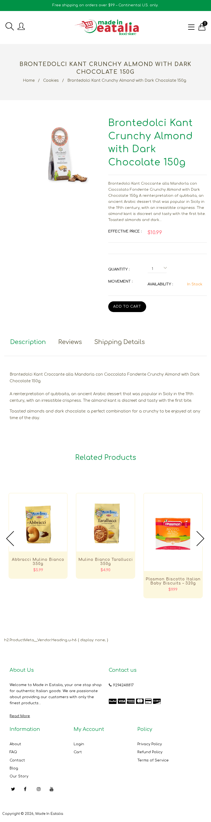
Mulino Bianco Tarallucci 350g (105, 562)
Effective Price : (124, 231)
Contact (17, 760)
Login (79, 744)
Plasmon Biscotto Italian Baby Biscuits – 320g (173, 581)
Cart (78, 752)
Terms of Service (153, 760)
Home (29, 80)
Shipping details (119, 342)
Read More (20, 716)
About (15, 744)
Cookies (51, 80)
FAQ (13, 752)
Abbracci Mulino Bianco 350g (38, 562)
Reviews (70, 342)
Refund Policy (149, 752)
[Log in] (21, 26)
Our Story (19, 776)
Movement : (120, 281)
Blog (14, 768)
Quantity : (118, 269)
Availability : (160, 284)
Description (28, 342)
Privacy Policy (149, 744)
